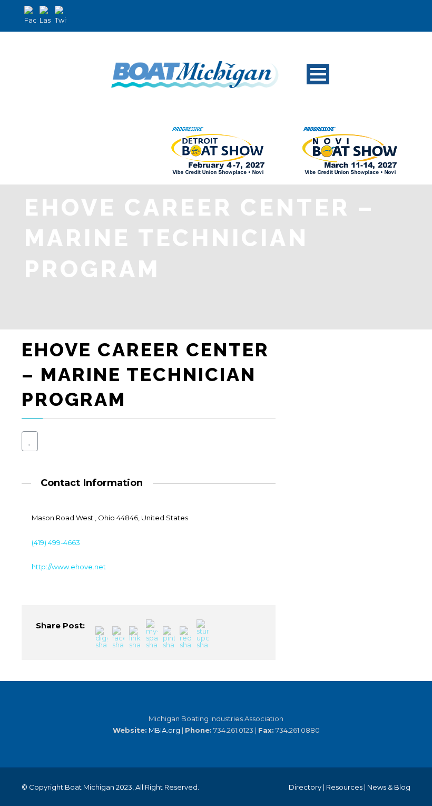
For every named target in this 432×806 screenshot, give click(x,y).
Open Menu (318, 74)
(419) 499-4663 (56, 542)
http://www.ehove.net (69, 566)
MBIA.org (164, 730)
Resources (344, 787)
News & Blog (388, 787)
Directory (305, 787)
